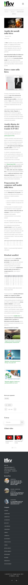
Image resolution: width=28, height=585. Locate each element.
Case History (7, 526)
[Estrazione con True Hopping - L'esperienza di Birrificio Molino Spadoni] (9, 437)
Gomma (6, 545)
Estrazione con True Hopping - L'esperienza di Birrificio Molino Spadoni (9, 441)
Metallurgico (7, 548)
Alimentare (13, 11)
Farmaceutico (7, 541)
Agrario (12, 489)
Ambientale (13, 479)
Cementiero (13, 499)
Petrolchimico (7, 551)
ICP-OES (6, 398)
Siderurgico (7, 560)
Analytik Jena (17, 315)
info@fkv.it (14, 470)
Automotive (7, 519)
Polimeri (6, 557)
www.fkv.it (6, 472)
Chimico (6, 532)
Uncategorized (7, 563)
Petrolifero (7, 554)
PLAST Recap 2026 (18, 441)
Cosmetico (6, 535)
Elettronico (7, 538)
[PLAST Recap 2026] (18, 437)
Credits (17, 576)
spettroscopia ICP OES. (9, 135)
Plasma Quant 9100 (11, 164)
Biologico (6, 523)
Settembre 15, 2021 (8, 36)
